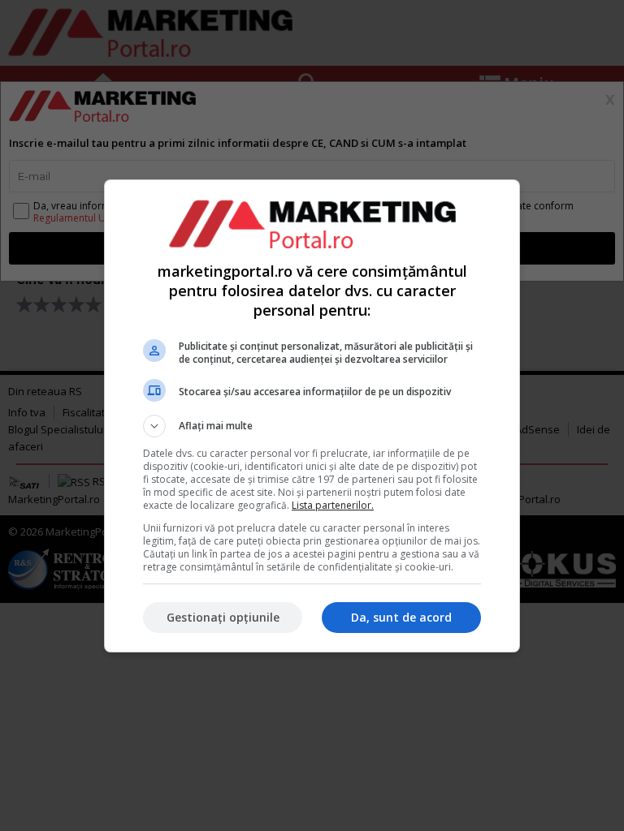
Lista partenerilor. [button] (333, 505)
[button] (312, 426)
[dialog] (312, 415)
